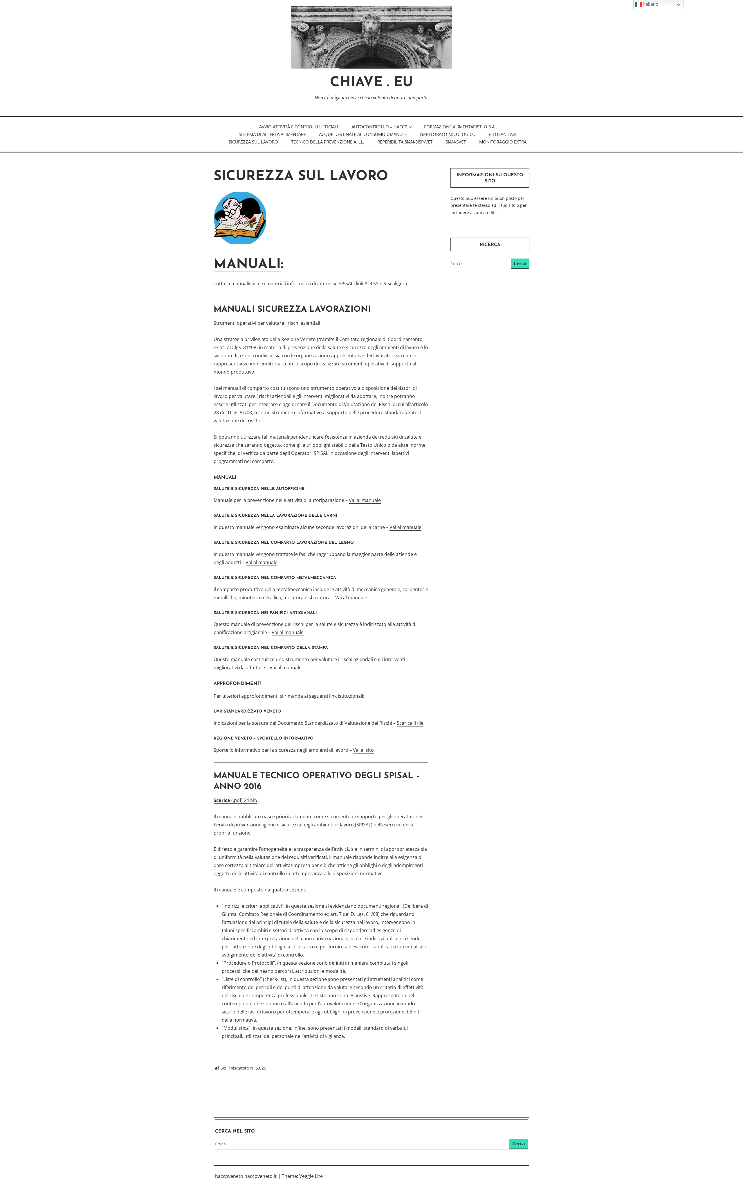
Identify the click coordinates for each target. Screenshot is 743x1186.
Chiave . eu (371, 83)
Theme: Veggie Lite (302, 1176)
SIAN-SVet (456, 142)
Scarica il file (410, 723)
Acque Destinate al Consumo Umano (361, 134)
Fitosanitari (502, 134)
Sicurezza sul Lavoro (253, 142)
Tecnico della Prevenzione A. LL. (327, 142)
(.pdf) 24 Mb (235, 800)
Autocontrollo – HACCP (379, 127)
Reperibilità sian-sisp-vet (404, 142)
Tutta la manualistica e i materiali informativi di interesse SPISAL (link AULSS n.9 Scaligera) (311, 283)
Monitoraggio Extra (502, 142)
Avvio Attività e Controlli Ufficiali (298, 127)
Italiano (650, 4)
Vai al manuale (365, 500)
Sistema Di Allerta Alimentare (272, 134)
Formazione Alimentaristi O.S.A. (460, 127)
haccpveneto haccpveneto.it (246, 1176)
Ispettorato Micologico (448, 134)
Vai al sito (363, 750)
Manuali (247, 265)
